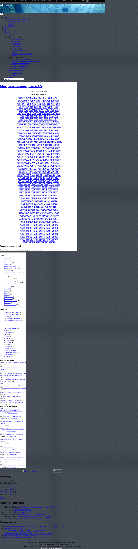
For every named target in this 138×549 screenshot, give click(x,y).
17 (1, 492)
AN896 (36, 130)
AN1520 (28, 173)
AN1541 (26, 176)
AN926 (21, 133)
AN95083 (35, 227)
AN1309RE (56, 161)
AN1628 (38, 188)
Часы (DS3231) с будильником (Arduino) (13, 429)
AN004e (20, 97)
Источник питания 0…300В (10, 400)
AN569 (57, 121)
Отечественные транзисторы (12, 320)
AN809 (54, 127)
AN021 (56, 97)
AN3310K (24, 200)
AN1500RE (38, 168)
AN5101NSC (40, 203)
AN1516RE (48, 171)
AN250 (58, 109)
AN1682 (33, 191)
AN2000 (27, 197)
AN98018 (55, 233)
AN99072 (45, 242)
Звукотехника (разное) (10, 266)
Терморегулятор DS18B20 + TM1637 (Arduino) (20, 535)
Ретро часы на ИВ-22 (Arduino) (11, 452)
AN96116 (35, 230)
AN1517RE (55, 171)
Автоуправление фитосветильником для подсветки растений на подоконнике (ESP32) (34, 526)
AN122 (19, 103)
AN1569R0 (49, 182)
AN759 (34, 127)
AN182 (36, 106)
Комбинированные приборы (22, 54)
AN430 (31, 115)
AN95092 (42, 227)
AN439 (27, 117)
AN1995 (44, 195)
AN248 (53, 109)
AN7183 (38, 215)
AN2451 (23, 198)
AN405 (52, 111)
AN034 (31, 99)
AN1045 (40, 142)
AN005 (25, 97)
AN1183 (58, 150)
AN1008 (24, 141)
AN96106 (29, 230)
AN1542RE (39, 176)
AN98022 (42, 235)
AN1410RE (40, 167)
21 (11, 492)
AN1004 (51, 139)
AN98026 (22, 236)
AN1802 (55, 192)
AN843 (48, 129)
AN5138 (47, 203)
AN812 (19, 129)
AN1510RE (42, 170)
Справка (6, 295)
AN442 (36, 117)
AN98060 (48, 238)
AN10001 (29, 221)
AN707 (46, 124)
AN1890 (27, 194)
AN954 (27, 136)
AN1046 (53, 142)
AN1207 (27, 151)
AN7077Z (50, 213)
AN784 (44, 127)
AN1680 (21, 191)
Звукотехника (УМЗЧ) (10, 268)
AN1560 (34, 180)
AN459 (31, 120)
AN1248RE (35, 156)
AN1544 (58, 176)
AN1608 (27, 188)
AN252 (26, 111)
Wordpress (7, 338)
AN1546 (29, 177)
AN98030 (42, 236)
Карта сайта (12, 23)
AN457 (21, 120)
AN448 (27, 118)
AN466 (20, 121)
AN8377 (22, 221)
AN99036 (32, 241)
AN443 (41, 117)
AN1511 (48, 170)
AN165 (19, 105)
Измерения (7, 270)
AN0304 (41, 111)
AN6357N (50, 212)
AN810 (59, 127)
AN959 (41, 136)
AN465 (55, 120)
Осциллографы (17, 39)
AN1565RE (55, 180)
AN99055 (52, 241)
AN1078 (50, 145)
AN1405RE (51, 165)
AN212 (56, 106)
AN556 (47, 121)
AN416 (42, 112)
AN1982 (55, 194)
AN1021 (58, 141)
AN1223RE (41, 153)
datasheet (11, 77)
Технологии (7, 342)
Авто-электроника (9, 260)
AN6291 (38, 212)
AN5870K (31, 209)
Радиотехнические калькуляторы (13, 285)
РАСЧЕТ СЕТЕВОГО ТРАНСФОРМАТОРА (14, 363)
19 (6, 492)
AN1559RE (28, 180)
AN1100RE (37, 148)
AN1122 (25, 150)
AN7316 (48, 216)
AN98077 (29, 239)
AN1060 (21, 145)
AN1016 (41, 141)
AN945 (52, 135)
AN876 (31, 130)
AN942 (38, 135)
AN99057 (25, 242)
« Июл (2, 498)
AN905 (41, 130)
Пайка (5, 276)
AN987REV (36, 138)
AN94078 (29, 225)
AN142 (44, 103)
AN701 (21, 124)
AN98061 (55, 238)
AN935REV (56, 133)
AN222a (50, 108)
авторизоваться (36, 250)
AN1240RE (49, 154)
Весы (14, 52)
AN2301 (55, 197)
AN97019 (48, 230)
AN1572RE (42, 183)
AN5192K (42, 204)
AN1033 (18, 142)
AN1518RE (22, 173)
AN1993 (33, 195)
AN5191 (36, 204)
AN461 (36, 120)
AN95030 (22, 227)
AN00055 (50, 100)
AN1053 (39, 144)
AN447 (22, 118)
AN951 (57, 135)
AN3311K (30, 200)
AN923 (44, 132)
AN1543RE (51, 176)
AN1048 (59, 142)
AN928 (25, 133)
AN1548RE (54, 177)
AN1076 (39, 145)
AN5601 (42, 207)
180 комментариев (12, 412)
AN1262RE (56, 157)
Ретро (5, 293)
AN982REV (29, 138)
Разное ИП (7, 289)
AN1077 (45, 145)
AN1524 (56, 173)
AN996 (20, 139)
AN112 (48, 102)
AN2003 (38, 197)
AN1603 (50, 186)
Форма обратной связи (16, 21)
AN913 (56, 130)
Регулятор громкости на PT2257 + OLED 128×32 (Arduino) (24, 532)
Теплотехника (17, 48)
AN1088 (33, 147)
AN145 (53, 103)
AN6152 (53, 209)
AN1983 (21, 195)
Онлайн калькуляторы (15, 70)
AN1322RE (21, 164)
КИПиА (7, 30)
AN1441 (25, 168)
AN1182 (52, 150)
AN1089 (38, 147)
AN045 (50, 99)
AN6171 (21, 212)
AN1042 (29, 142)
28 (11, 494)
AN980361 (51, 242)
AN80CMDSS (21, 102)
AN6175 (32, 212)
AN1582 (57, 185)
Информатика (17, 74)
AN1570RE (28, 183)
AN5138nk (54, 203)
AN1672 (38, 189)
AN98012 (22, 233)
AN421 (24, 114)
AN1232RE (28, 154)
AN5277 (55, 206)
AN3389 (42, 200)
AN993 (47, 138)
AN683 (53, 123)
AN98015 (35, 233)
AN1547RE (41, 177)
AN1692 (50, 191)
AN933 (50, 133)
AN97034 (55, 230)
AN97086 (55, 232)
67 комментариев (11, 449)
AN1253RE (27, 157)
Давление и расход (18, 50)
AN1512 (21, 171)
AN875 (27, 130)
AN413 (27, 112)
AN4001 (22, 203)
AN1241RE (57, 154)
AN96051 (35, 229)
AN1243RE (20, 156)
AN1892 (38, 194)
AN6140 (36, 209)
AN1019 (47, 141)
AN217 (36, 108)
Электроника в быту (10, 305)
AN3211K (40, 198)
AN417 (46, 112)
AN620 (39, 123)
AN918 (29, 132)
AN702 (26, 124)
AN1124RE (31, 150)
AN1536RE (43, 174)
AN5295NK (24, 207)
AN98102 (26, 241)
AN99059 (32, 242)
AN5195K (55, 204)
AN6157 (38, 210)
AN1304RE (28, 161)
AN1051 (34, 144)
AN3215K (47, 198)
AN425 (44, 114)
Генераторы (16, 41)
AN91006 (35, 222)
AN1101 (43, 148)
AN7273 (35, 216)
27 (8, 494)
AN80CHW (56, 100)
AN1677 (44, 189)
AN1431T (52, 167)
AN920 (34, 132)
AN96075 (48, 229)
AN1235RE (35, 154)
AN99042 (39, 241)
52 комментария (12, 467)
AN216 (31, 108)
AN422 (29, 114)
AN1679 (55, 189)
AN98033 (22, 238)
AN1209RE (49, 151)
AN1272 (25, 159)
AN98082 (42, 239)
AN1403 (25, 165)
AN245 (38, 109)
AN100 (28, 102)
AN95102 (48, 227)
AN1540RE (20, 176)
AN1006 (57, 139)
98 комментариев (11, 431)
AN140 (34, 103)
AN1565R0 (48, 180)
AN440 (31, 117)
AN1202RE (21, 151)
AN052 (44, 100)
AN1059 (56, 144)
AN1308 (49, 161)
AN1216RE (28, 153)
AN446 (56, 117)
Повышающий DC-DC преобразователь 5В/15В (33, 514)
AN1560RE (41, 180)
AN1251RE (49, 156)
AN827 (24, 129)
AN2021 (44, 197)
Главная (6, 17)
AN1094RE (22, 148)
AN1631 (44, 188)
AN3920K (47, 201)
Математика (8, 346)
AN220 (45, 108)
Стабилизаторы (8, 297)
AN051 (39, 100)
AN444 (46, 117)
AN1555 (42, 179)
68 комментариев (12, 443)
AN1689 (44, 191)
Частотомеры (16, 43)
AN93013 (29, 224)
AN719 (58, 126)
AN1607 (21, 188)
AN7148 (56, 213)
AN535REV (41, 121)
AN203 (51, 106)
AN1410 (33, 167)
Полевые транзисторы (19, 64)
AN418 (51, 112)
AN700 (58, 123)
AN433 (41, 115)
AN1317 (34, 162)
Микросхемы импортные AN (21, 86)
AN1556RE (49, 179)
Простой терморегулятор (22, 509)
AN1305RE (36, 161)
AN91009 (55, 222)
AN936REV (22, 135)
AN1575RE (26, 185)
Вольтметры (16, 45)
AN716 (44, 126)
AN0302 (36, 111)
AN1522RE (49, 173)
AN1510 (36, 170)
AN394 (47, 111)
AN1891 (33, 194)
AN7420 (47, 218)
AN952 (22, 136)
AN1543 (45, 176)
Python (6, 336)
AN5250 (38, 206)
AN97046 (22, 232)
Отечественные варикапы (21, 63)
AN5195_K (23, 206)
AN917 (24, 132)
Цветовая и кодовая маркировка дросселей (14, 388)
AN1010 (30, 141)
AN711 (29, 126)
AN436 (56, 115)
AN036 (36, 99)
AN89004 (41, 221)
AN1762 (38, 192)
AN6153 (27, 210)
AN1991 (27, 195)
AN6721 (38, 213)
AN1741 (21, 192)
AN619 (34, 123)
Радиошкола (7, 287)
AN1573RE (49, 183)
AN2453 (34, 198)
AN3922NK (54, 201)
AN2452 (28, 198)
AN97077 (42, 232)
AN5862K (24, 209)
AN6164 (44, 210)
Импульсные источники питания (13, 272)
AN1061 (26, 145)
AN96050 (29, 229)
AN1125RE (39, 150)
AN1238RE (42, 154)
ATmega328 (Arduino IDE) (11, 312)
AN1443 (31, 168)
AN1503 (44, 168)
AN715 (39, 126)
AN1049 (28, 144)
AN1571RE (35, 183)
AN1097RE (29, 148)
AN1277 (31, 159)
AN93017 (48, 224)
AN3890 (35, 201)
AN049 (29, 100)
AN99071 (38, 242)
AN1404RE (38, 165)
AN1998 (21, 197)
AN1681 (27, 191)
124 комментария (11, 425)
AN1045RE (47, 142)
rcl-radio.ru (6, 5)
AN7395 (42, 218)
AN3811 (54, 200)
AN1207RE (34, 151)
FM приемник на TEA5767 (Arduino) (12, 434)
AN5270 (49, 206)
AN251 (21, 111)
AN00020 (50, 97)
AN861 (58, 129)
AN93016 (42, 224)
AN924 (48, 132)
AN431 (36, 115)
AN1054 (45, 144)
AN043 (45, 99)
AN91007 (42, 222)
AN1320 (52, 162)
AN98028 (29, 236)
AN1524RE (21, 174)
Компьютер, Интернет (10, 352)
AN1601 (44, 186)
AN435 (51, 115)
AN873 (22, 130)
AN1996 (50, 195)
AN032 (26, 99)
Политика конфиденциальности (19, 19)
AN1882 (21, 194)
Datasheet (6, 316)
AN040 (40, 99)
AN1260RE (41, 157)
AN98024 (55, 235)
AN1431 (46, 167)
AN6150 (42, 209)
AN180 (27, 106)
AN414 (32, 112)
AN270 (31, 111)
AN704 (36, 124)
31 (1, 496)
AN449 (31, 118)
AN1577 (46, 185)
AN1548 (48, 177)
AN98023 (48, 235)
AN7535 (53, 218)
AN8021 (27, 219)
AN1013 (36, 141)
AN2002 (33, 197)
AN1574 (56, 183)
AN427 (58, 114)
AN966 (56, 136)
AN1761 (33, 192)
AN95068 (29, 227)
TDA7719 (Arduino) (7, 447)
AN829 (36, 129)
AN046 (55, 99)
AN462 (41, 120)
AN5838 (54, 207)
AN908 (51, 130)
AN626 (44, 123)
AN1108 (19, 150)
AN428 (22, 115)
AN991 (42, 138)
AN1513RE (33, 171)
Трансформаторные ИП (10, 301)
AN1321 (58, 162)
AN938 (33, 135)
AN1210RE (56, 151)
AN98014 (29, 233)
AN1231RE (20, 154)
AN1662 (21, 189)
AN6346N (44, 212)
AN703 (31, 124)
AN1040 (23, 142)
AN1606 (55, 186)
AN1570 (21, 183)
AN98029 (35, 236)
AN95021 (48, 225)
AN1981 (50, 194)
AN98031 (48, 236)
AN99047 (45, 241)
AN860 (53, 129)
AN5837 (48, 207)
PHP (5, 334)
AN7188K (24, 216)
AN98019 (22, 235)
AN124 (24, 103)
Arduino (6, 28)
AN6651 (21, 213)
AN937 (28, 135)
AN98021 (35, 235)
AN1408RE (27, 167)
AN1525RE (28, 174)
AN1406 (57, 165)
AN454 (46, 118)
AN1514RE (41, 171)
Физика (6, 330)
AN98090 (48, 239)
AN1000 (40, 139)
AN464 (50, 120)
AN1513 (27, 171)
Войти (10, 25)
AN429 (27, 115)
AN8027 (45, 219)
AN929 (30, 133)
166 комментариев (12, 418)
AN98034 (29, 238)
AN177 (53, 105)
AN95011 (42, 225)
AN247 (48, 109)
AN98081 (35, 239)
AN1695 (55, 191)
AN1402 (20, 165)
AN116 (53, 102)
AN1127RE (46, 150)
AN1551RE (21, 179)
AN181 (31, 106)
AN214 (21, 108)
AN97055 (29, 232)
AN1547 (35, 177)
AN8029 (56, 219)
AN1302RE (58, 159)
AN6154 (33, 210)
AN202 (46, 106)
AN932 (45, 133)
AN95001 (35, 225)
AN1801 (50, 192)
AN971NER (22, 138)
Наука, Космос (8, 354)
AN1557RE (56, 179)
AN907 (46, 130)
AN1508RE (29, 170)
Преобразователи (9, 278)
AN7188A (56, 215)
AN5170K (22, 204)
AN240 (19, 109)
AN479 (25, 121)
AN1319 (46, 162)
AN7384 (36, 218)
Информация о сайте (11, 26)
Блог (9, 35)
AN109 (43, 102)
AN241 (24, 109)
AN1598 (38, 186)
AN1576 (33, 185)
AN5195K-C (31, 206)
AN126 (29, 103)
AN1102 (48, 148)
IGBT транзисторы (18, 68)
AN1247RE (28, 156)
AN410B (21, 112)
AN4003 (28, 203)
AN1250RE (42, 156)
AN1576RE (39, 185)
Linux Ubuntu (8, 332)
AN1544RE (23, 177)
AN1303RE (21, 161)
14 (11, 490)
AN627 (48, 123)
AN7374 (30, 218)
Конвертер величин (10, 350)
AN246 (43, 109)
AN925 (58, 132)
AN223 (56, 108)
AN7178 (32, 215)
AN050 (34, 100)
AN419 (56, 112)
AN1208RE (41, 151)
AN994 (52, 138)
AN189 (41, 106)
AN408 (57, 111)
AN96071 (42, 229)
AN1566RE (28, 182)
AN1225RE (49, 153)
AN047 (20, 100)
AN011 (30, 97)
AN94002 (22, 225)
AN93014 (35, 224)
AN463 (46, 120)
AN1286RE (51, 159)
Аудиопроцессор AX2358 (13, 528)
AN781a (38, 127)
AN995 (57, 138)
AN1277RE (38, 159)
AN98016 (42, 233)
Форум (6, 32)
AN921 (39, 132)
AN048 (25, 100)
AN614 (29, 123)
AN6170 (55, 210)
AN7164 (21, 215)
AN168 (29, 105)
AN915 (19, 132)
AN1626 (33, 188)
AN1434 (58, 167)
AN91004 (22, 222)
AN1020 (53, 141)
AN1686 (38, 191)
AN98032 (55, 236)
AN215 (26, 108)
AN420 (19, 114)
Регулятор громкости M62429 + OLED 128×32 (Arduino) (23, 530)
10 (1, 490)
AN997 (25, 139)
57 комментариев (12, 461)
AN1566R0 (21, 182)
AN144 (48, 103)
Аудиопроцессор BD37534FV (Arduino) (13, 465)
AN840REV (42, 129)
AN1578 (51, 185)
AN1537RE (56, 174)
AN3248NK (54, 198)
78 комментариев (12, 436)
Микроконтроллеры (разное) (12, 274)
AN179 (22, 106)
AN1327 (49, 164)
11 (3, 490)
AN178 (58, 105)
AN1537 (49, 174)
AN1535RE (36, 174)
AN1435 (20, 168)
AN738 (29, 127)
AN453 (41, 118)
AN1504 (57, 168)
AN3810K (48, 200)
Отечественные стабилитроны (22, 59)
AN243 (34, 109)
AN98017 (48, 233)
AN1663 (27, 189)
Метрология (7, 340)
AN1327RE (56, 164)
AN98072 (22, 239)
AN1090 (44, 147)
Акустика (6, 264)
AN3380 (36, 200)
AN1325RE (36, 164)
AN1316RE (27, 162)
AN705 (41, 124)
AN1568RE (41, 182)
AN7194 (29, 216)
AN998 (30, 139)
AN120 (57, 102)
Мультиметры (17, 46)
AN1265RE (19, 159)
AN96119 (42, 230)
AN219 (40, 108)
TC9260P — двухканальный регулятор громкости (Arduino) (24, 537)
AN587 (24, 123)
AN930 (35, 133)
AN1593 (21, 186)
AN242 (29, 109)
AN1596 (33, 186)
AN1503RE (51, 168)
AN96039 (55, 227)
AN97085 (48, 232)
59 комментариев (13, 454)
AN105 (38, 102)
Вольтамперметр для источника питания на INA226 (39, 507)
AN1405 (44, 165)
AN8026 (39, 219)
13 (8, 490)
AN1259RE (34, 157)
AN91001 (54, 221)
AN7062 (44, 213)
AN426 (53, 114)
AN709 (19, 126)
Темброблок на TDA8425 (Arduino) (12, 396)
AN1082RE (21, 147)
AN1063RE (33, 145)
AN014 (35, 97)
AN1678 (50, 189)
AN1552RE (28, 179)
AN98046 (42, 238)
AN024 (21, 99)
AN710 (24, 126)
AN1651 (50, 188)
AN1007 (19, 141)
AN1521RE (42, 173)
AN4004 (34, 203)
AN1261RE (49, 157)
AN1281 (44, 159)
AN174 (39, 105)
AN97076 (35, 232)
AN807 (49, 127)
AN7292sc (42, 216)
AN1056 (50, 144)
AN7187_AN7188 (47, 215)
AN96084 (55, 229)
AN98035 (35, 238)
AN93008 (22, 224)
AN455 (51, 118)
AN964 (51, 136)
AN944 (47, 135)
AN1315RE (20, 162)
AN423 (34, 114)
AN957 (31, 136)
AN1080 (56, 145)
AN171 (34, 105)
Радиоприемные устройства (12, 283)
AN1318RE (40, 162)
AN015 (40, 97)
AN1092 (57, 147)
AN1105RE (55, 148)
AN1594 (27, 186)
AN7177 (27, 215)
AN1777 (44, 192)
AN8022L (33, 219)
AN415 (37, 112)
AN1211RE (21, 153)
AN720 (19, 127)
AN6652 (27, 213)
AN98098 (55, 239)
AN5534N (37, 207)
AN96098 (22, 230)
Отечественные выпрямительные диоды (26, 61)
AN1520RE (35, 173)
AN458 (26, 120)
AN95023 (55, 225)
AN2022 (50, 197)
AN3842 (29, 201)
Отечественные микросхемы (12, 318)
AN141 (39, 103)
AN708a (55, 124)
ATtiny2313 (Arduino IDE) (11, 314)
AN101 (33, 102)
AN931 (40, 133)
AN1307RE (43, 161)
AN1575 (20, 185)
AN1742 (27, 192)
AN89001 (35, 221)
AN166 (24, 105)
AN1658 (55, 188)
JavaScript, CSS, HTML (10, 328)
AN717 (48, 126)
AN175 (44, 105)
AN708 (50, 124)
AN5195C (48, 204)
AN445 (51, 117)
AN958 (36, 136)
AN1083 (27, 147)
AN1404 (31, 165)
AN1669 (33, 189)
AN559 (52, 121)
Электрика (7, 303)
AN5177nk (29, 204)
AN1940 (44, 194)
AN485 (30, 121)
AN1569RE (56, 182)
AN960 (46, 136)
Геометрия (15, 72)
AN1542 (32, 176)
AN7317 (54, 216)
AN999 (35, 139)
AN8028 (50, 219)
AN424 (39, 114)
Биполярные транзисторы (21, 66)
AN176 (48, 105)
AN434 (46, 115)
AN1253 (20, 157)
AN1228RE (56, 153)
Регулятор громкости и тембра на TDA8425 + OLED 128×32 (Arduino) (28, 534)
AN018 (45, 97)
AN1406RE (20, 167)
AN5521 (30, 207)
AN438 (22, 117)
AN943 (42, 135)
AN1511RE (55, 170)
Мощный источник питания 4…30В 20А (13, 392)
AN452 (36, 118)
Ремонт (6, 291)
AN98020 (29, 235)
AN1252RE (57, 156)
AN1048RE (22, 144)
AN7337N (24, 218)
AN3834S (23, 201)
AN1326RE (43, 164)
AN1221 (35, 153)
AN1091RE (51, 147)
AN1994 (38, 195)
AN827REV (30, 129)
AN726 (24, 127)
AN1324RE (28, 164)
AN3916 (40, 201)
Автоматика (7, 262)
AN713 (34, 126)
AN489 (35, 121)
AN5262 (43, 206)
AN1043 (35, 142)
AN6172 (26, 212)
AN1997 (55, 195)
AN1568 (35, 182)
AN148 (58, 103)
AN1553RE (36, 179)
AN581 (19, 123)
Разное (14, 55)
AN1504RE (22, 170)
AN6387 (56, 212)
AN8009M (21, 219)
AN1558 (21, 180)
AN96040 (22, 229)
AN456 (56, 118)
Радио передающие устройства (13, 281)
